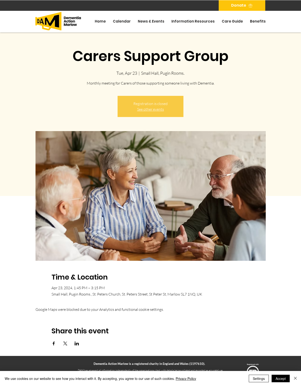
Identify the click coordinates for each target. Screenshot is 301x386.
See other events (150, 109)
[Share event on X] (65, 343)
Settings (259, 378)
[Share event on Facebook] (53, 343)
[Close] (295, 378)
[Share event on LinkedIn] (77, 343)
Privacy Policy (186, 378)
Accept (281, 378)
